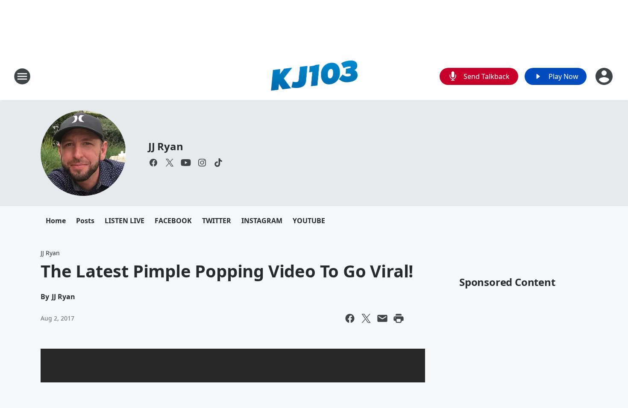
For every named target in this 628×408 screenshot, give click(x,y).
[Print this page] (399, 318)
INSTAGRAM (261, 220)
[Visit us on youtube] (186, 162)
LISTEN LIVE (124, 220)
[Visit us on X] (169, 162)
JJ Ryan (165, 146)
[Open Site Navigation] (22, 76)
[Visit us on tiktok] (218, 162)
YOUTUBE (309, 220)
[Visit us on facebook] (153, 162)
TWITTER (216, 220)
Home (56, 220)
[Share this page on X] (366, 318)
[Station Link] (314, 76)
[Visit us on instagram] (202, 162)
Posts (85, 220)
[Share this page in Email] (382, 318)
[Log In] (605, 76)
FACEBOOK (173, 220)
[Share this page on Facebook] (350, 318)
